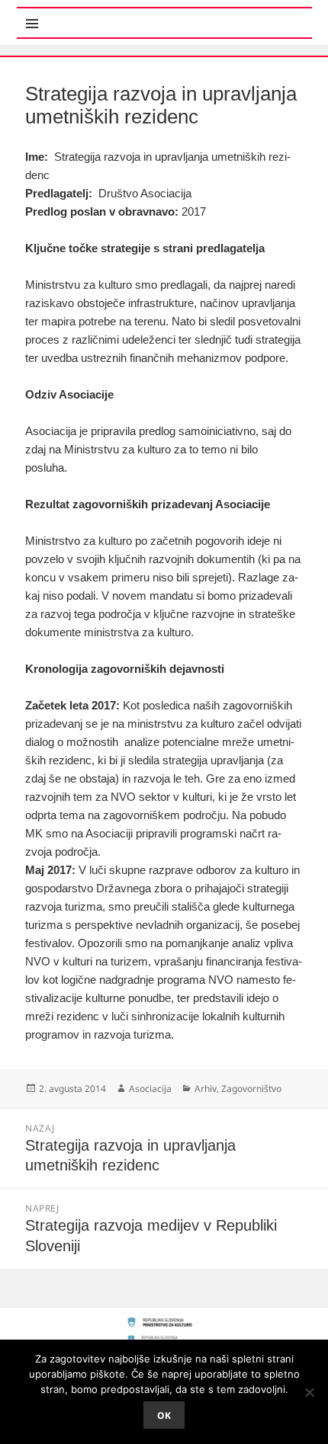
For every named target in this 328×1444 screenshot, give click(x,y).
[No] (309, 1392)
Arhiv (206, 1088)
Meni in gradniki (91, 14)
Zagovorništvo (251, 1088)
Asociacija (150, 1088)
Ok (164, 1415)
